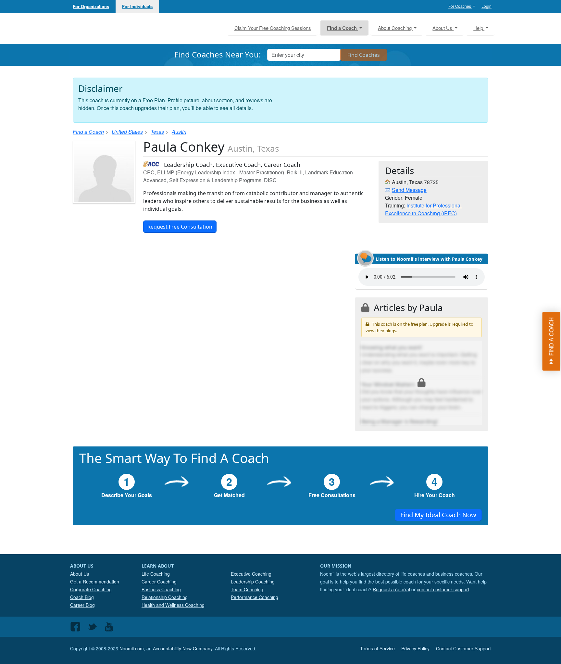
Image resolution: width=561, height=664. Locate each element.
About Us (79, 573)
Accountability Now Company (182, 648)
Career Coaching (159, 581)
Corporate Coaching (91, 589)
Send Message (409, 190)
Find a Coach (88, 131)
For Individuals (137, 6)
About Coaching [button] (395, 27)
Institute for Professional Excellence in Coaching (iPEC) (423, 209)
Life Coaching (156, 573)
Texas (157, 131)
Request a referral (391, 589)
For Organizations (91, 6)
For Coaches (460, 6)
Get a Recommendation (94, 581)
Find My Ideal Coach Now (438, 514)
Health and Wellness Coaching (173, 605)
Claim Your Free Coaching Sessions (272, 27)
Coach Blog (82, 597)
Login (486, 6)
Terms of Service (377, 648)
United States (127, 131)
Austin (179, 131)
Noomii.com (131, 648)
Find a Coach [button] (342, 27)
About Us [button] (443, 27)
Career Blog (82, 605)
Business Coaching (161, 589)
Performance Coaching (254, 597)
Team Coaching (247, 589)
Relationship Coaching (165, 597)
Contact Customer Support (463, 648)
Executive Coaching (251, 573)
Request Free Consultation (179, 226)
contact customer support (443, 589)
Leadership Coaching (253, 581)
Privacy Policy (415, 648)
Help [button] (478, 27)
